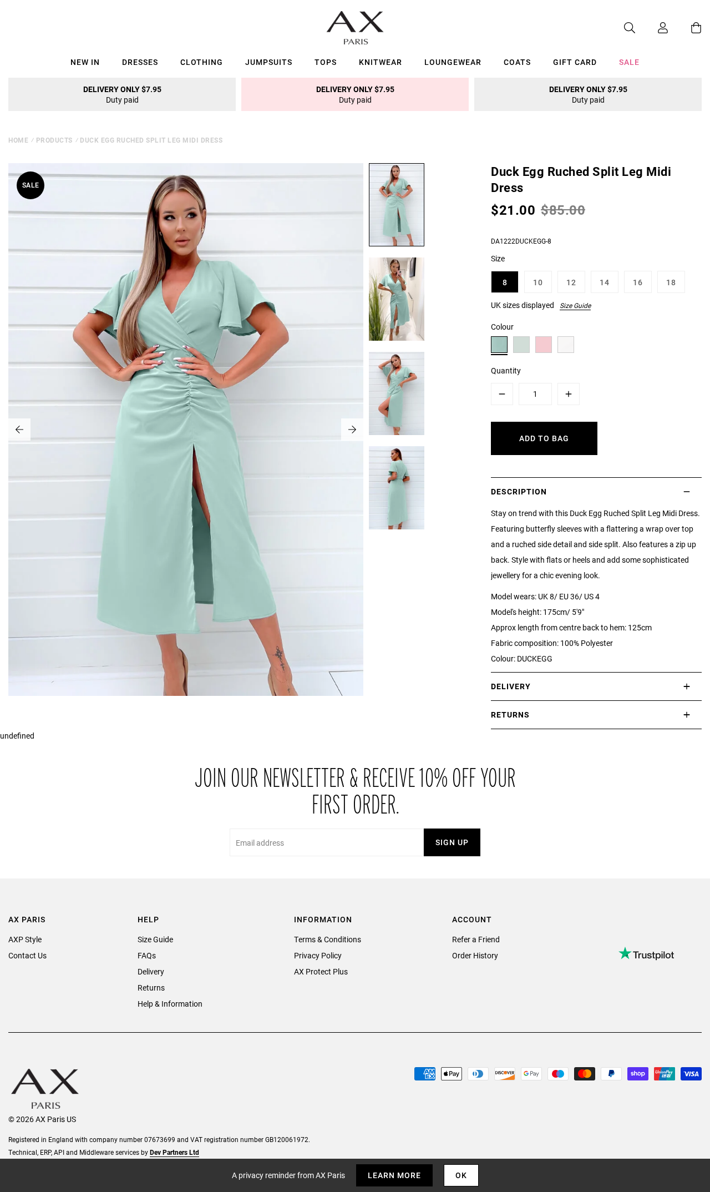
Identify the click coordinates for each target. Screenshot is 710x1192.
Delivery (151, 971)
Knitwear (380, 62)
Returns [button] (510, 714)
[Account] (651, 27)
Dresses (140, 62)
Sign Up (452, 842)
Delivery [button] (511, 686)
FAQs (147, 955)
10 (538, 282)
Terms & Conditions (327, 939)
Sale (629, 62)
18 (671, 282)
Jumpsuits (268, 62)
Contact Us (27, 955)
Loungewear (452, 62)
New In (85, 62)
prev (19, 429)
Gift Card (575, 62)
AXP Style (25, 939)
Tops (326, 62)
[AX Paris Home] (355, 27)
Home (18, 139)
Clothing (201, 62)
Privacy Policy (318, 955)
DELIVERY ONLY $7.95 (122, 94)
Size (498, 258)
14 (605, 282)
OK (461, 1175)
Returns (151, 987)
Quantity (506, 370)
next (352, 429)
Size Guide (575, 305)
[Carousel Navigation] (185, 429)
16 (638, 282)
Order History (475, 955)
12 (571, 282)
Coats (517, 62)
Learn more (394, 1175)
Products (54, 139)
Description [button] (519, 491)
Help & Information (170, 1003)
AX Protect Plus (321, 971)
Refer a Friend (476, 939)
